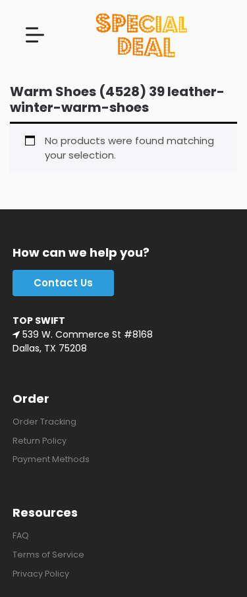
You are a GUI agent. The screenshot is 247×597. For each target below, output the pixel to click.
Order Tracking (44, 421)
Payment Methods (51, 459)
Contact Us (63, 283)
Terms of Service (48, 554)
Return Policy (40, 440)
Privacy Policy (41, 573)
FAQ (21, 535)
